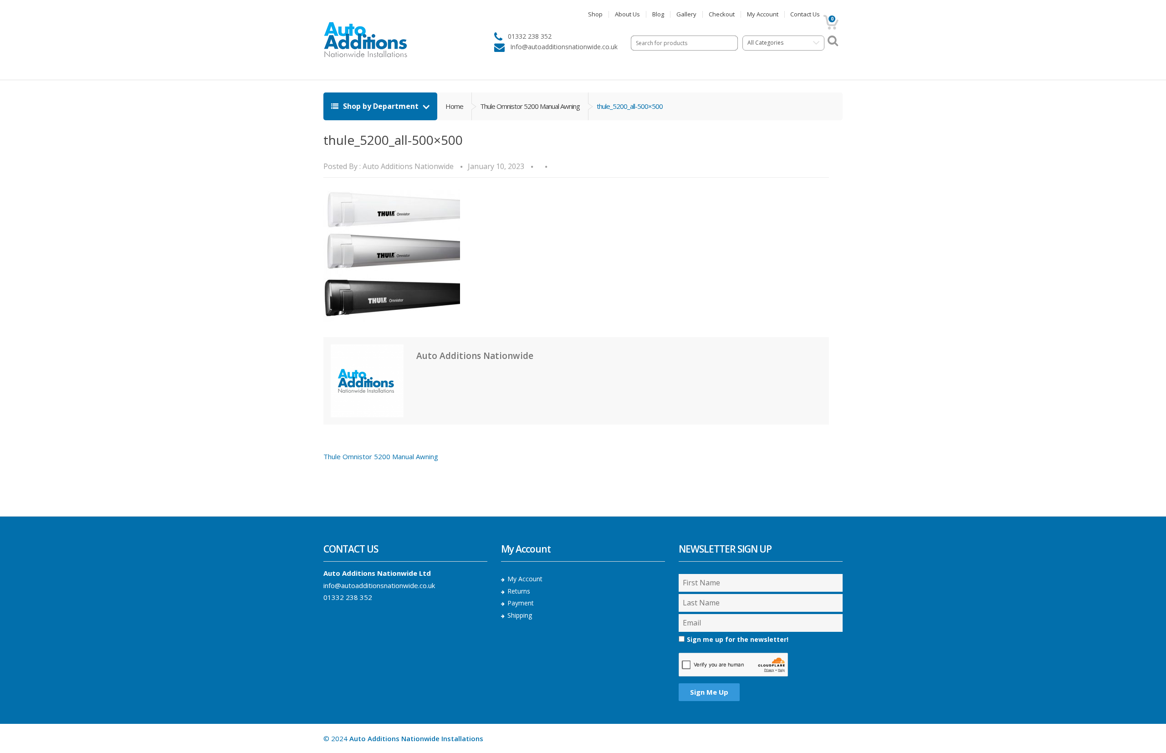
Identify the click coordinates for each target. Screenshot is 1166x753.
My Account (762, 14)
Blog (658, 14)
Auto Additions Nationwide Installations (416, 738)
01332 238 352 (347, 597)
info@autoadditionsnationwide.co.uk (379, 585)
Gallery (686, 14)
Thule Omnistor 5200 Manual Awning (530, 106)
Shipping (519, 615)
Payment (520, 603)
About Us (627, 14)
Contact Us (805, 14)
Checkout (722, 14)
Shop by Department (380, 106)
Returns (518, 591)
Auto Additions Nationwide (408, 166)
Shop (595, 14)
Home (454, 106)
